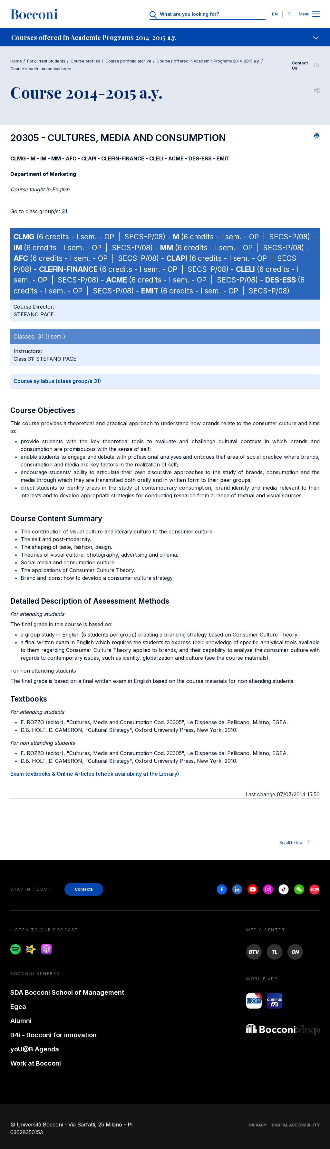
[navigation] (165, 37)
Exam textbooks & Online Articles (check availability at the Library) (94, 774)
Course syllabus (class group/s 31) (57, 381)
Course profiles (85, 61)
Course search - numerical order (41, 68)
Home (16, 61)
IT (290, 14)
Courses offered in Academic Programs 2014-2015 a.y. (208, 61)
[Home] (34, 14)
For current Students (46, 61)
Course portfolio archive (128, 61)
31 (64, 211)
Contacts (84, 889)
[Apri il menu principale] (316, 14)
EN (275, 14)
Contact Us (300, 66)
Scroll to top (290, 842)
